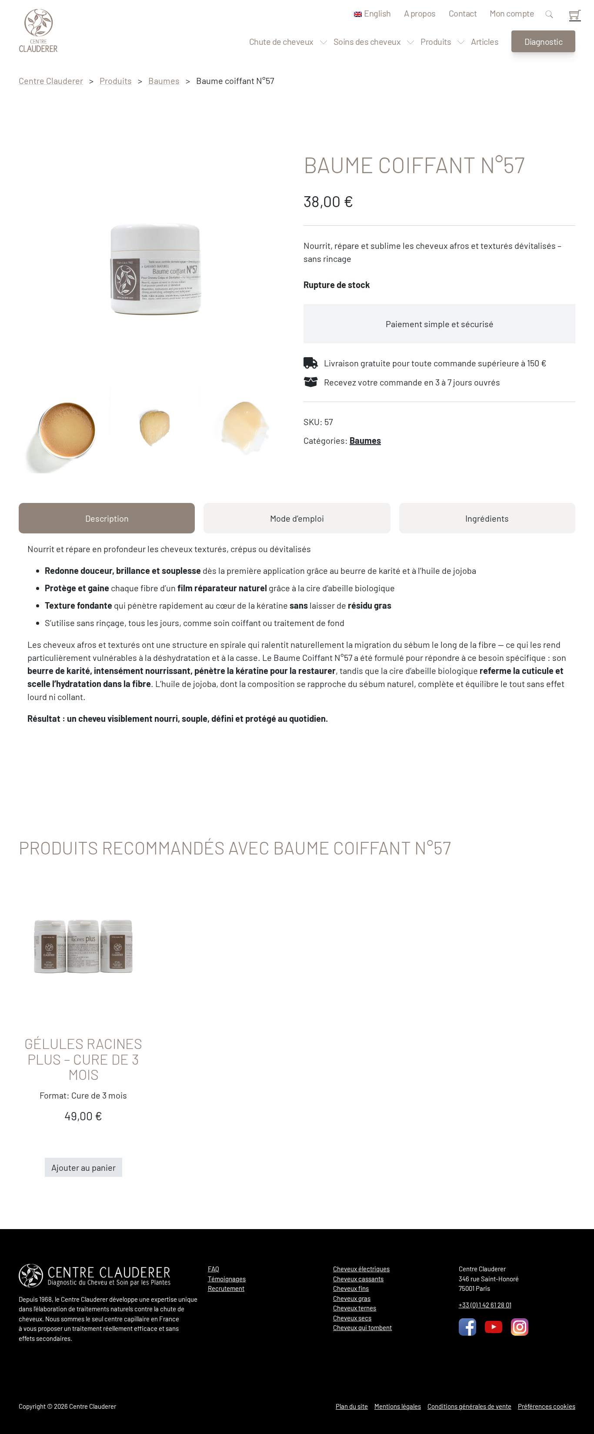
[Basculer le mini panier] (575, 14)
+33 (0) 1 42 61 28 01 (485, 1305)
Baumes (164, 80)
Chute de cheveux (281, 41)
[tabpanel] (297, 633)
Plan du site (352, 1406)
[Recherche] (549, 15)
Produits (435, 41)
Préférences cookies (546, 1406)
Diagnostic (543, 41)
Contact (463, 13)
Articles (484, 41)
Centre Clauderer (51, 80)
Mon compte (512, 13)
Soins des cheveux (367, 41)
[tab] (107, 518)
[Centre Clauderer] (38, 30)
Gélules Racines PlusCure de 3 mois (83, 1059)
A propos (420, 13)
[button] (83, 1167)
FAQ (213, 1269)
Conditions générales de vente (469, 1406)
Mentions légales (397, 1406)
